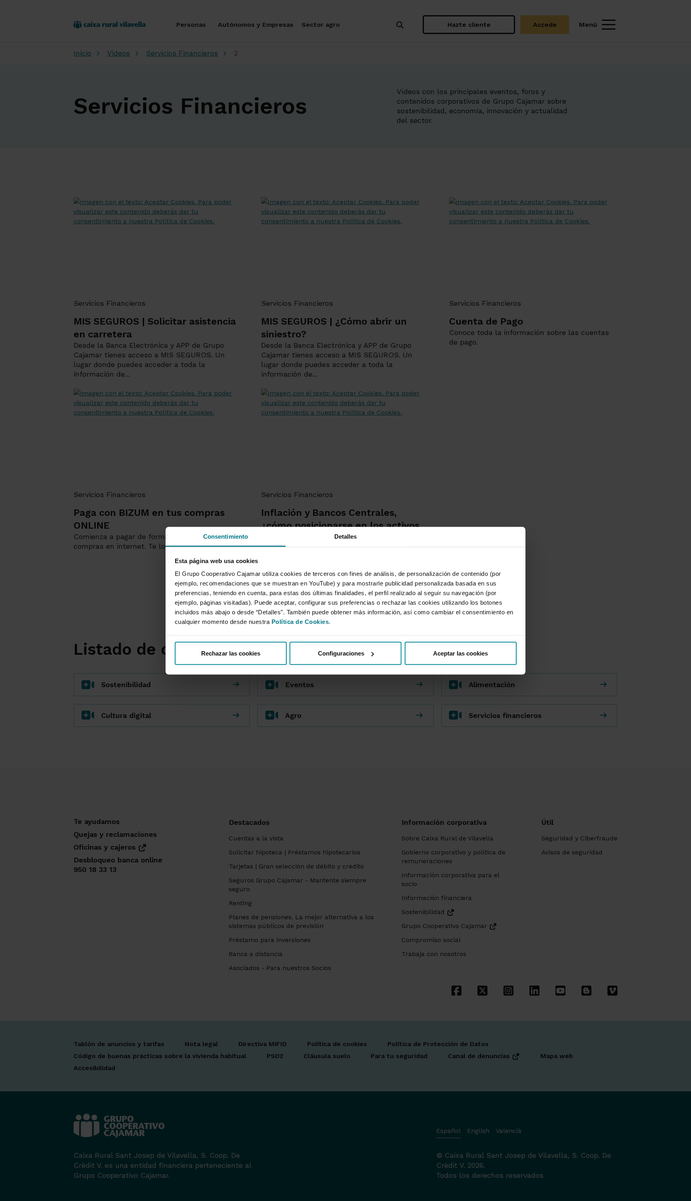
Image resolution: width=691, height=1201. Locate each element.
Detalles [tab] (345, 536)
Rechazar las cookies (230, 653)
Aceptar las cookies (460, 653)
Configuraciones (341, 653)
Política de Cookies (300, 621)
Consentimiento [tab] (225, 536)
